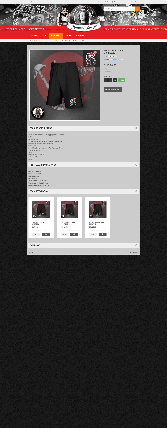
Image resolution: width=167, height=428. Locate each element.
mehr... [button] (36, 234)
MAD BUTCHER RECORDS (116, 59)
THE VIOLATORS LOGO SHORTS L (39, 223)
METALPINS (34, 36)
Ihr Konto (108, 2)
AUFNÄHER (68, 36)
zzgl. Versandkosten (108, 69)
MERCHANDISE (56, 36)
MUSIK (44, 36)
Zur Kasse (98, 2)
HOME (30, 2)
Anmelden (117, 2)
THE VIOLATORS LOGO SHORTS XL (96, 223)
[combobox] (131, 2)
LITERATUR (80, 36)
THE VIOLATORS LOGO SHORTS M (68, 223)
